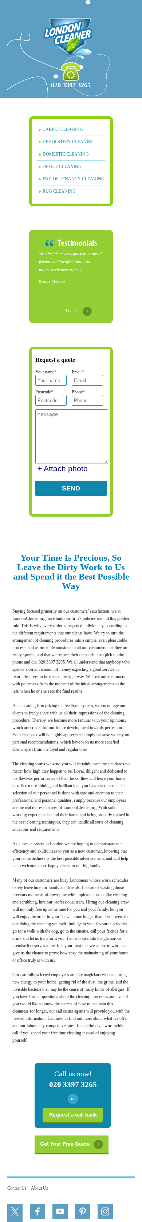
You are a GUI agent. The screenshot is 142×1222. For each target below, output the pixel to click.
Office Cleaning (62, 166)
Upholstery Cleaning (69, 141)
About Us (39, 1188)
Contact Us (17, 1188)
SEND (71, 488)
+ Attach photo (63, 468)
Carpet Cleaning (63, 129)
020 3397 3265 (71, 85)
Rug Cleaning (59, 191)
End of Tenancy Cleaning (73, 178)
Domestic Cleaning (66, 154)
